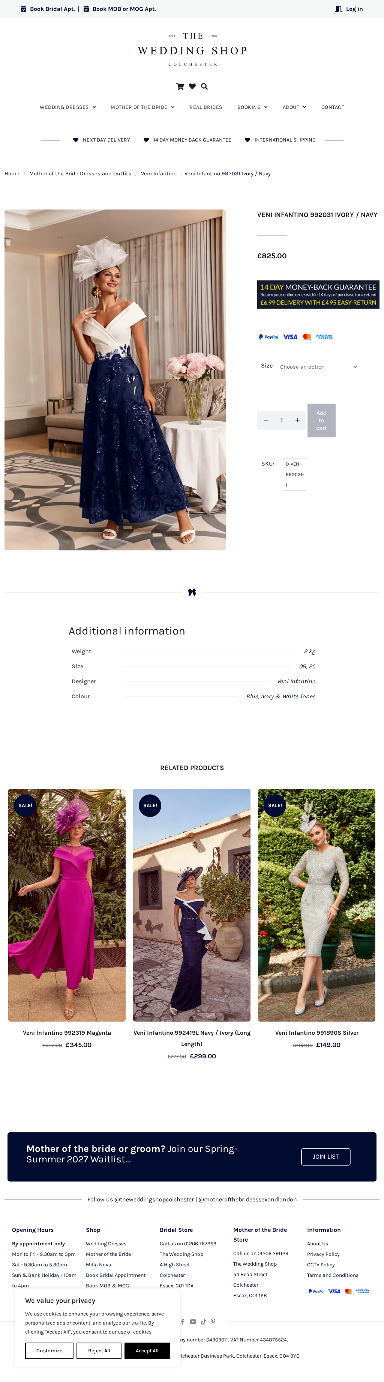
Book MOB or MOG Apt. (124, 8)
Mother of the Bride (108, 1254)
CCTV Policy (321, 1264)
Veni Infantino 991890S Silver (316, 1032)
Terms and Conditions (332, 1275)
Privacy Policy (323, 1254)
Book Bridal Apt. (52, 8)
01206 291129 (273, 1253)
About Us (317, 1243)
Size (267, 365)
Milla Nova (98, 1264)
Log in (354, 8)
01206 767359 (200, 1243)
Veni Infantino (159, 173)
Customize (49, 1350)
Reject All (99, 1350)
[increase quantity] (297, 420)
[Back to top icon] (348, 1366)
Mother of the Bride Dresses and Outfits (80, 173)
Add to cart (321, 420)
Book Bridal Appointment (116, 1275)
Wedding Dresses (106, 1243)
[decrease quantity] (265, 420)
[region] (97, 1327)
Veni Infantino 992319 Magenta (67, 1032)
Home (12, 173)
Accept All (147, 1350)
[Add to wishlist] (115, 799)
